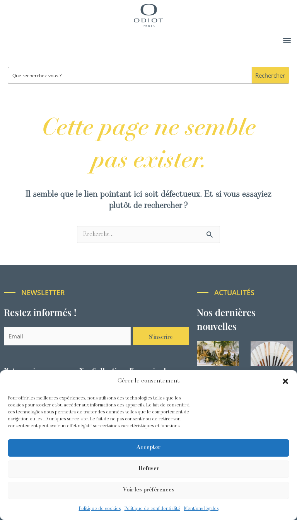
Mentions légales (201, 508)
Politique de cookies (100, 508)
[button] (285, 381)
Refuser (148, 469)
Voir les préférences (148, 490)
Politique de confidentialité (152, 508)
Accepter (148, 447)
